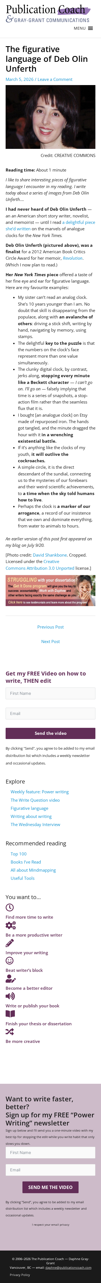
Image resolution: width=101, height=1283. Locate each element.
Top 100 (19, 854)
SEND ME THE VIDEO (50, 1187)
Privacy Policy (20, 1275)
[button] (80, 28)
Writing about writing (31, 816)
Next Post (50, 641)
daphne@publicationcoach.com (68, 1267)
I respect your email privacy (50, 1224)
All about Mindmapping (33, 870)
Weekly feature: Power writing (40, 791)
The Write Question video (35, 800)
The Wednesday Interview (35, 824)
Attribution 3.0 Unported (50, 568)
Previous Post (50, 627)
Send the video (50, 733)
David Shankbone (50, 555)
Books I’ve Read (26, 862)
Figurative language (29, 808)
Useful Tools (23, 878)
